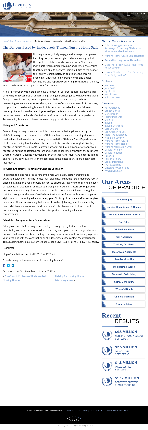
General (109, 119)
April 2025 (110, 91)
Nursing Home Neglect (117, 143)
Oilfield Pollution (114, 152)
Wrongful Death (113, 170)
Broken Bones (112, 110)
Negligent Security (114, 137)
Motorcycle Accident (116, 134)
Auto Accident (112, 107)
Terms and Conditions (117, 410)
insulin (108, 122)
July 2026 (109, 85)
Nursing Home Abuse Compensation (125, 55)
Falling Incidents (113, 116)
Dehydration (111, 113)
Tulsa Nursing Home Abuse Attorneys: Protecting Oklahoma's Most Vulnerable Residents (123, 48)
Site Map (69, 410)
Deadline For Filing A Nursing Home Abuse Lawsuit (124, 66)
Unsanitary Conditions (117, 167)
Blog (11, 41)
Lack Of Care (111, 128)
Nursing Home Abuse (23, 41)
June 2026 (110, 88)
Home (5, 41)
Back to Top (74, 420)
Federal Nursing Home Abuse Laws (124, 60)
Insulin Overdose (114, 125)
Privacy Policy (96, 410)
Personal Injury (113, 158)
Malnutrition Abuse (115, 131)
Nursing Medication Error (118, 146)
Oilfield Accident (113, 149)
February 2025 (112, 97)
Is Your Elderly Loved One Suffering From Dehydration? (124, 74)
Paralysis (109, 155)
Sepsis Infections (114, 161)
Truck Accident (113, 164)
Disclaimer (82, 410)
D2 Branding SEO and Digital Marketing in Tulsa (74, 426)
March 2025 (111, 94)
